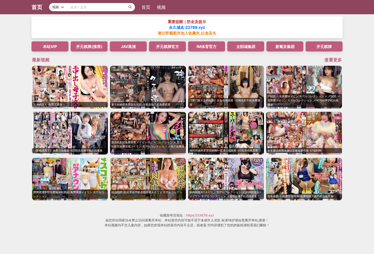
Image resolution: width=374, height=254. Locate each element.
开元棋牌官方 (167, 46)
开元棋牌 (324, 46)
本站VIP (50, 46)
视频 (161, 7)
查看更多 (333, 59)
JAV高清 (128, 46)
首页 (146, 7)
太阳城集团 (245, 46)
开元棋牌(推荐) (89, 46)
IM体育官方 (207, 46)
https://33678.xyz (200, 215)
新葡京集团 (285, 46)
